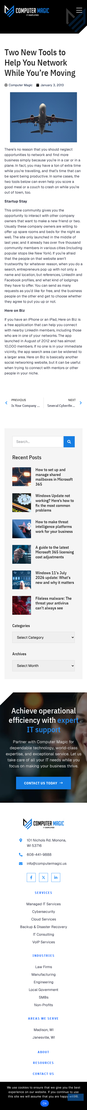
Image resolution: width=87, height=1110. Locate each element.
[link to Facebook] (31, 877)
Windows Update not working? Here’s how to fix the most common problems (54, 503)
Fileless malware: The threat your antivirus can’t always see (53, 603)
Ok (45, 1103)
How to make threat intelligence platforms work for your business (54, 526)
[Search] (69, 441)
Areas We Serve (43, 1018)
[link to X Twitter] (43, 877)
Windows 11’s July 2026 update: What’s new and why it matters (54, 577)
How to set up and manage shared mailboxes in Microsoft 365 (54, 477)
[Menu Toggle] (79, 10)
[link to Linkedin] (55, 877)
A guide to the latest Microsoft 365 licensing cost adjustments (54, 552)
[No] (76, 1097)
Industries (44, 956)
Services (43, 893)
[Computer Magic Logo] (26, 11)
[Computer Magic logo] (43, 823)
